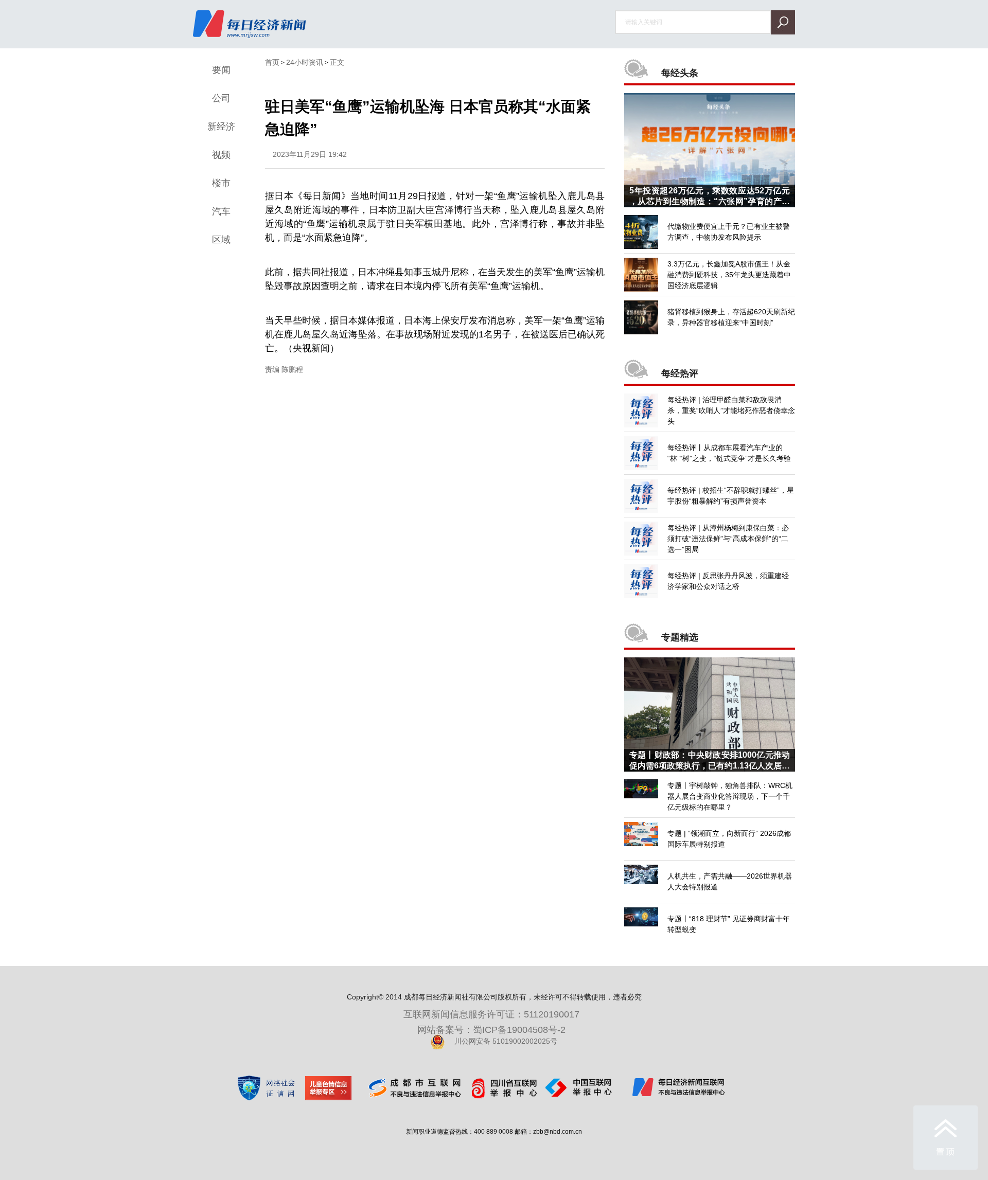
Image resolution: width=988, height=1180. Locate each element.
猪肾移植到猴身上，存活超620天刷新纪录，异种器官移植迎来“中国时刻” (731, 317)
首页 (272, 62)
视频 (221, 155)
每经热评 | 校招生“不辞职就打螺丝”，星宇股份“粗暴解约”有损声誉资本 (730, 495)
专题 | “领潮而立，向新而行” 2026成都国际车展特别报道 (729, 838)
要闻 (221, 70)
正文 (337, 62)
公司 (221, 98)
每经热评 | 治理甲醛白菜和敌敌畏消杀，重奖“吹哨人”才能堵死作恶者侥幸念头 (731, 410)
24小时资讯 (304, 62)
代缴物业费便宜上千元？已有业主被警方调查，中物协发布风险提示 (728, 231)
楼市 (221, 183)
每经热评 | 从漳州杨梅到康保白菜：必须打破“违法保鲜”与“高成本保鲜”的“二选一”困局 (728, 538)
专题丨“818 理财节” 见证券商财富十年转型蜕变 (728, 924)
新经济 (221, 126)
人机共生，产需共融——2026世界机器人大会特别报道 (729, 881)
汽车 (221, 211)
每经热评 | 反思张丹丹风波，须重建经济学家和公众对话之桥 (728, 581)
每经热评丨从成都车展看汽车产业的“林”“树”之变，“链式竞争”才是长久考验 (729, 452)
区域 (221, 240)
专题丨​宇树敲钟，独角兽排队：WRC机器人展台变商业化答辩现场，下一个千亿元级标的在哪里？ (729, 796)
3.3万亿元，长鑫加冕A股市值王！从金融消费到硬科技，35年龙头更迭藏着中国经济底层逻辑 (729, 275)
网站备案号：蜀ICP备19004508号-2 (494, 1030)
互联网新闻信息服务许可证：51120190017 (494, 1014)
